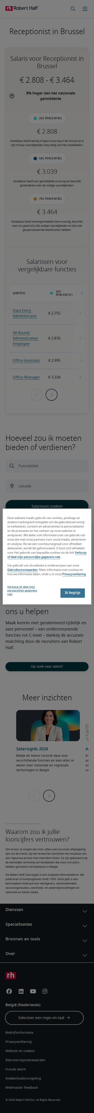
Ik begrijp (72, 592)
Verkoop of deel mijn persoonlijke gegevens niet (22, 591)
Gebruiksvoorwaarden (22, 570)
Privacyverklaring (74, 574)
